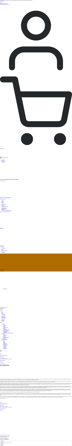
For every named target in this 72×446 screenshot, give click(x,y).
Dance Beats (2, 245)
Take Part (3, 160)
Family (4, 328)
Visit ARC (3, 320)
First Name (2, 442)
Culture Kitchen (5, 288)
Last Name (2, 443)
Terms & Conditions (2, 436)
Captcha (2, 444)
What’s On (3, 159)
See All (3, 200)
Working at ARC (4, 317)
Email (2, 441)
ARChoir (1, 228)
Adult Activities (5, 330)
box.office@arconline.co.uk (3, 3)
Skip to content (2, 148)
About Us (3, 340)
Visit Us (1, 2)
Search (1, 156)
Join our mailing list (6, 4)
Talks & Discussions (4, 208)
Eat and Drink (3, 161)
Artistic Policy (3, 314)
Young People (3, 248)
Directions (1, 310)
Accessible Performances (5, 206)
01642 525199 (2, 4)
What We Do (5, 343)
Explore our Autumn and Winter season (5, 211)
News (2, 312)
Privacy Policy (8, 436)
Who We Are (3, 316)
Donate (3, 313)
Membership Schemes (4, 250)
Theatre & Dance (4, 204)
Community (3, 252)
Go (0, 158)
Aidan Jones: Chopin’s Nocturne (5, 197)
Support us (1, 361)
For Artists (3, 251)
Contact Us (3, 319)
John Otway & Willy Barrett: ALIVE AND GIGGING (9, 179)
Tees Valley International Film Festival (7, 210)
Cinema (3, 201)
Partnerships (5, 348)
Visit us (1, 402)
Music (2, 202)
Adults (2, 249)
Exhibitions (3, 209)
